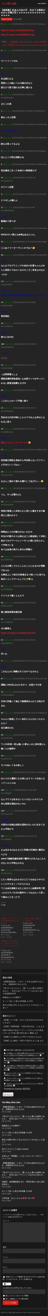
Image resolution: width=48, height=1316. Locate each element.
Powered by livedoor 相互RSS (17, 1088)
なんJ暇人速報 (9, 3)
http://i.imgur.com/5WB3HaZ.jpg (18, 34)
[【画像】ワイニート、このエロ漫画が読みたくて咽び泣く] (12, 927)
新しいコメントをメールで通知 (17, 1296)
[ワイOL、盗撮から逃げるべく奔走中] (34, 926)
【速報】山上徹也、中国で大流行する (18, 1040)
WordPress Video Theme (23, 1312)
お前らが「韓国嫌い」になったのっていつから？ (22, 1156)
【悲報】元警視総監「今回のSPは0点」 (19, 1026)
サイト (5, 1267)
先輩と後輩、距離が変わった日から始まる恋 (20, 1050)
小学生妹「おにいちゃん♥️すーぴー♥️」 (19, 1198)
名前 (5, 1247)
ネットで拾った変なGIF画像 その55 (18, 1001)
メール (6, 1257)
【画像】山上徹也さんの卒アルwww (18, 1037)
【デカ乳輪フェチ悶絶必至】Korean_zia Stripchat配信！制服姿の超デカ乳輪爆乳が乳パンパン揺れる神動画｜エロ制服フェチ (24, 1060)
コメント (7, 1221)
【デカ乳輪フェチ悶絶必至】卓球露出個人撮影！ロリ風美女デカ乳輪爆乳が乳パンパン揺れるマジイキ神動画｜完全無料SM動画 (24, 1068)
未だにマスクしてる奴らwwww (15, 1149)
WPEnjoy (37, 1312)
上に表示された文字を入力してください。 (18, 1288)
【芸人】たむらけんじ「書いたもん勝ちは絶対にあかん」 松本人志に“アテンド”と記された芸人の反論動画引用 (23, 991)
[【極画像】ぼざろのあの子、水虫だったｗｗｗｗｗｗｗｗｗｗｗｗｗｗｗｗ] (12, 951)
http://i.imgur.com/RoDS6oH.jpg (17, 30)
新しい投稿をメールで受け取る (17, 1299)
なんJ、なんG (6, 19)
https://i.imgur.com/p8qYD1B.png (18, 633)
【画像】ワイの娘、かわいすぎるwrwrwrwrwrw (23, 1020)
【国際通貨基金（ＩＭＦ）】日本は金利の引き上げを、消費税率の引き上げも (23, 1108)
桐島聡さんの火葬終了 (12, 997)
